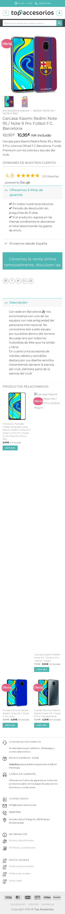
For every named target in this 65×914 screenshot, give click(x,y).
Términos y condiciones (22, 847)
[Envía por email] (24, 281)
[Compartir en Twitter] (18, 281)
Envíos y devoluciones (21, 840)
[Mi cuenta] (59, 13)
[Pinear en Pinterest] (31, 281)
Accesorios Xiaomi (16, 110)
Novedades (18, 904)
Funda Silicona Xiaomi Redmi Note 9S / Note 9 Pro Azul (16, 713)
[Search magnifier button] (59, 23)
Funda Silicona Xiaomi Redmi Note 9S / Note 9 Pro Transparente (47, 713)
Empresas (47, 904)
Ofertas (33, 904)
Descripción (19, 302)
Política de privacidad (21, 866)
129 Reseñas (50, 176)
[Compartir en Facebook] (12, 281)
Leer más (10, 448)
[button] (6, 13)
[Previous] (8, 64)
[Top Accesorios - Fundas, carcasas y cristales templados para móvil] (32, 13)
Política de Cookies (20, 873)
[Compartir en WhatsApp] (6, 281)
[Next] (57, 64)
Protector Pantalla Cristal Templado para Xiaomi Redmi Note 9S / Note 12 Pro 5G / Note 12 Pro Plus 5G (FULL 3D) (17, 431)
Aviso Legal (15, 880)
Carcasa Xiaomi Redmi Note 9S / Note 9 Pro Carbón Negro (47, 657)
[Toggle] (6, 190)
